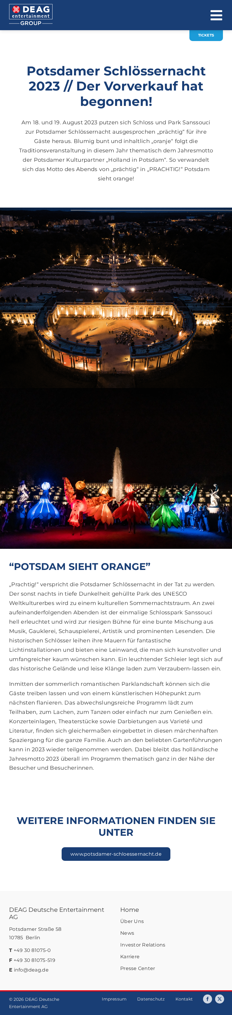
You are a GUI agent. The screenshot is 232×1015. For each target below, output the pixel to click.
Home (129, 909)
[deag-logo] (31, 6)
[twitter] (219, 999)
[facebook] (207, 999)
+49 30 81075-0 (32, 950)
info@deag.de (31, 970)
